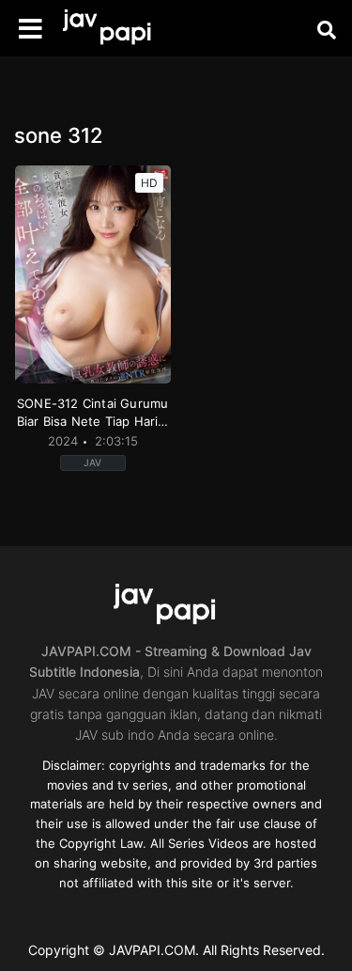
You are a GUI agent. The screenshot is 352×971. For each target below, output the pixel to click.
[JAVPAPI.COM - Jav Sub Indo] (117, 28)
